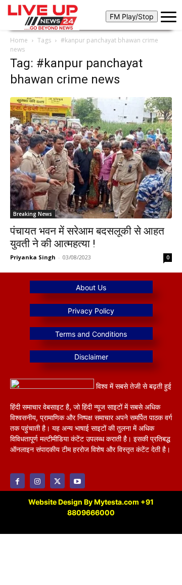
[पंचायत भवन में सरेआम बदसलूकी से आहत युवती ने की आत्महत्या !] (91, 157)
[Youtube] (77, 480)
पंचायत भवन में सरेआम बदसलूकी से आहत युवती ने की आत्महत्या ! (87, 237)
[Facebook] (17, 480)
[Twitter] (57, 480)
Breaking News (32, 213)
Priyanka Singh (33, 257)
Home (19, 40)
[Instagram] (37, 480)
